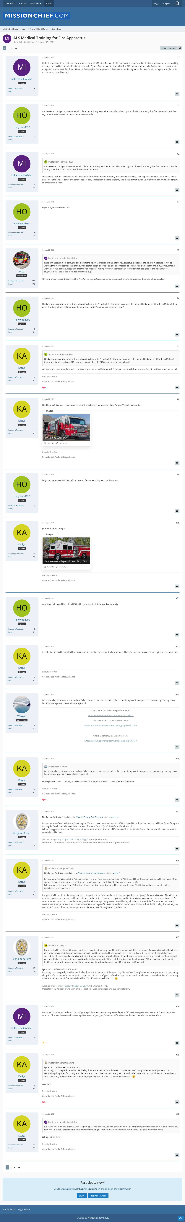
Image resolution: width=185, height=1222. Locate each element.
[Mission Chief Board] (92, 16)
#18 (177, 1006)
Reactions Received (15, 88)
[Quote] (177, 94)
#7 (178, 346)
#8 (178, 399)
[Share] (179, 48)
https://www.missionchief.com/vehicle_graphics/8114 (109, 725)
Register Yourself (98, 1195)
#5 (178, 250)
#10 (177, 522)
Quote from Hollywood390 (60, 161)
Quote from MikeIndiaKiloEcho (62, 258)
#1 (178, 57)
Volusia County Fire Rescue (88, 817)
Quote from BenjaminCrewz (61, 868)
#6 (178, 298)
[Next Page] (16, 48)
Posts (10, 91)
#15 (177, 811)
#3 (178, 153)
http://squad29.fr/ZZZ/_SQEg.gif (73, 839)
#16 (177, 860)
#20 (177, 1114)
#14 (177, 758)
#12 (177, 646)
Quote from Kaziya (57, 945)
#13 (177, 694)
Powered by (92, 1217)
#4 (178, 202)
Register (167, 3)
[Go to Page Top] (181, 1218)
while (113, 817)
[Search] (177, 3)
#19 (177, 1054)
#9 (178, 474)
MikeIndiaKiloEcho (25, 42)
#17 (177, 937)
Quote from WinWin (57, 766)
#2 (178, 105)
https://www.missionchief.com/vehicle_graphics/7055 (109, 740)
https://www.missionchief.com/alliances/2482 (109, 715)
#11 (177, 598)
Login (156, 3)
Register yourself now (89, 1188)
